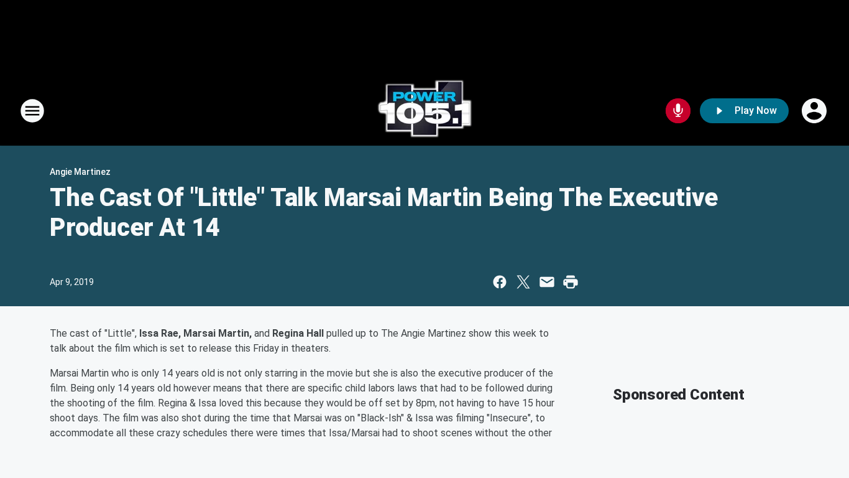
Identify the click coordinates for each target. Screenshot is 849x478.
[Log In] (815, 110)
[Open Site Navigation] (32, 110)
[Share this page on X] (523, 282)
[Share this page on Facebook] (499, 282)
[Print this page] (570, 282)
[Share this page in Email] (547, 282)
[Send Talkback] (678, 110)
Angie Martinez (80, 172)
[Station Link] (424, 110)
